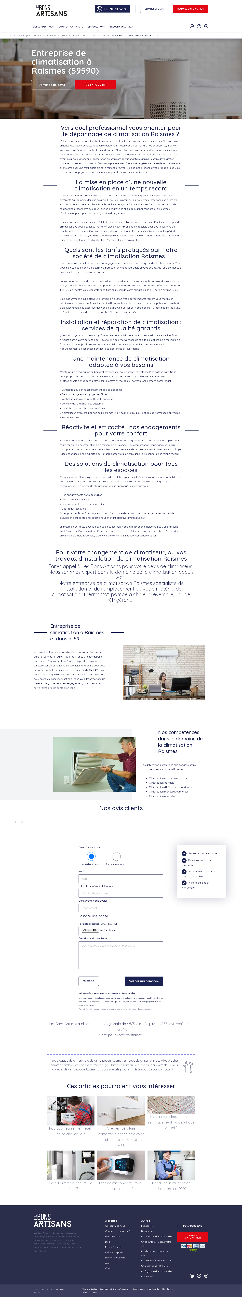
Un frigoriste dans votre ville (156, 1271)
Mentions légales (89, 1289)
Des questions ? (97, 26)
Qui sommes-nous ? (44, 26)
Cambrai (67, 1065)
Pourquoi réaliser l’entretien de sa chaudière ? (70, 1131)
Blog (107, 1241)
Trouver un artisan (121, 26)
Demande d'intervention (190, 9)
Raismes (103, 163)
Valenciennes (83, 1065)
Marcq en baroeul (121, 1065)
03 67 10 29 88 (95, 85)
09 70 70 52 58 (115, 9)
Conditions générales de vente (146, 1289)
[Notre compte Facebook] (199, 26)
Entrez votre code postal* (93, 900)
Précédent (88, 981)
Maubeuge (101, 1065)
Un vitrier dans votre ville (154, 1265)
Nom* (82, 871)
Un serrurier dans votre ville (156, 1260)
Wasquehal (141, 1065)
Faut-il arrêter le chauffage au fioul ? (70, 1186)
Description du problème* (93, 938)
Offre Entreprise (113, 1252)
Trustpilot (20, 822)
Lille (169, 154)
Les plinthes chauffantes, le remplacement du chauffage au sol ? (171, 1122)
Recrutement (148, 1231)
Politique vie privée (90, 1292)
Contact (109, 1268)
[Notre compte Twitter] (206, 26)
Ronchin (157, 154)
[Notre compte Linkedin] (192, 26)
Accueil (14, 35)
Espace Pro (147, 1225)
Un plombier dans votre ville (156, 1236)
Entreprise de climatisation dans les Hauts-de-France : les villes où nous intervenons (68, 35)
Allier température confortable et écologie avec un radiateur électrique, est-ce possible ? (121, 1136)
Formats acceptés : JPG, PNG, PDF (98, 923)
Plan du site (167, 1289)
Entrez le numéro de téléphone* (96, 886)
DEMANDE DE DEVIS (154, 9)
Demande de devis (52, 85)
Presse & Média (113, 1247)
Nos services (148, 1276)
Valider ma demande (144, 981)
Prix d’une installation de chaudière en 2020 (171, 1186)
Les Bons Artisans (47, 1289)
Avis (107, 1262)
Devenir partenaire (115, 1257)
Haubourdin (145, 154)
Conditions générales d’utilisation (114, 1289)
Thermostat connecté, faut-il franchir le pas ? (120, 1186)
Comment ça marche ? (71, 26)
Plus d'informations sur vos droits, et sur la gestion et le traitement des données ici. (115, 1009)
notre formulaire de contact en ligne (54, 687)
